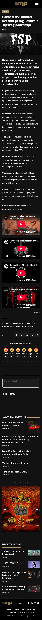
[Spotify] (38, 603)
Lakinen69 (31, 616)
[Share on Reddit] (26, 335)
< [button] (5, 510)
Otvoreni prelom (8, 326)
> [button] (36, 510)
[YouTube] (31, 603)
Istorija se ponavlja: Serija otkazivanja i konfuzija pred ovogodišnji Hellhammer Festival (20, 439)
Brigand (9, 323)
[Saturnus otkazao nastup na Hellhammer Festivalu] (34, 588)
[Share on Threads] (37, 335)
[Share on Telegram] (32, 335)
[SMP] (21, 4)
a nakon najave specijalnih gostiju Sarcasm (20, 68)
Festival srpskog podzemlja (24, 323)
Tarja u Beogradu (10, 563)
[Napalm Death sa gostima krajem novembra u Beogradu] (34, 574)
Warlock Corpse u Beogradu (16, 463)
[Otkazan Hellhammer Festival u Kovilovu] (34, 427)
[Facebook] (28, 603)
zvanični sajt (14, 205)
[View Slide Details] (21, 509)
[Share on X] (21, 335)
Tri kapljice (28, 326)
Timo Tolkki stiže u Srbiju (14, 471)
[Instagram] (34, 603)
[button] (4, 4)
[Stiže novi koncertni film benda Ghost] (34, 553)
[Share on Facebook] (16, 335)
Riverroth (19, 326)
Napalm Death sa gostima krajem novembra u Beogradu (14, 575)
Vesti (6, 12)
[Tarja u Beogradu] (34, 564)
